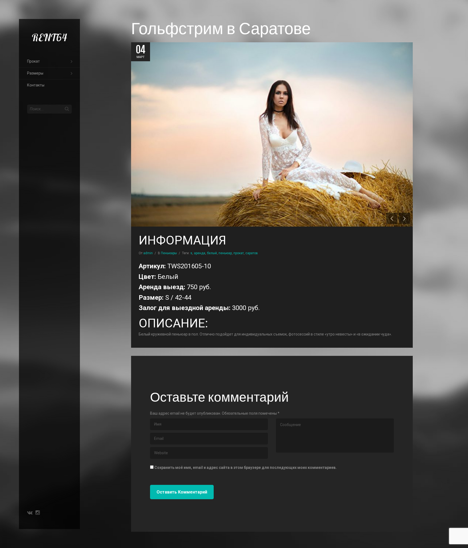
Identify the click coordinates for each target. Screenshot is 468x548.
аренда (199, 253)
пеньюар (225, 253)
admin (148, 253)
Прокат (33, 61)
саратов (251, 253)
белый (212, 253)
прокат (238, 253)
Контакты (35, 85)
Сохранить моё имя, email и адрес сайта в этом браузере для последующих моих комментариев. (245, 467)
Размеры (35, 73)
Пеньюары (169, 253)
